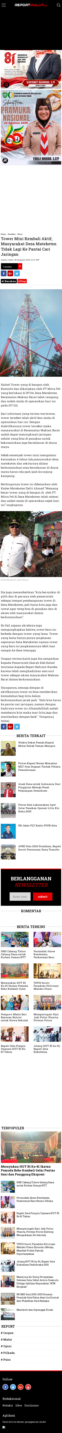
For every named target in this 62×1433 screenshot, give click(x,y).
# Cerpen (7, 1333)
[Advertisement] (31, 25)
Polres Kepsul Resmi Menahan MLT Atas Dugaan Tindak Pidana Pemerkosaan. (39, 767)
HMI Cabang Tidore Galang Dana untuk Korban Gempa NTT (13, 954)
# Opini (6, 1346)
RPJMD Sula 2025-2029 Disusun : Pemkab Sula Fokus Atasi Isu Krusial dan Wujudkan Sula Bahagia (38, 1297)
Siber (18, 1405)
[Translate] (20, 266)
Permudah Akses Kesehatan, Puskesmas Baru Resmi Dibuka (44, 956)
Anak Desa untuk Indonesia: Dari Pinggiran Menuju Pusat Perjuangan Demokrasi (39, 787)
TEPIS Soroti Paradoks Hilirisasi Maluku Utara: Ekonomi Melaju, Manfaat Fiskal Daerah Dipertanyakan (36, 1248)
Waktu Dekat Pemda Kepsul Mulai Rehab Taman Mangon (36, 744)
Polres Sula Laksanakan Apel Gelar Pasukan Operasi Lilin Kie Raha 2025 (38, 808)
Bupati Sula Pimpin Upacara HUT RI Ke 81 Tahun (13, 1048)
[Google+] (10, 273)
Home (3, 234)
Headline (12, 234)
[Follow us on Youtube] (28, 1387)
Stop (22, 281)
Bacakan (10, 281)
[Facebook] (4, 273)
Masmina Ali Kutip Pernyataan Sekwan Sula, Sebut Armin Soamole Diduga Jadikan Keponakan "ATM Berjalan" (38, 1281)
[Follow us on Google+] (20, 1387)
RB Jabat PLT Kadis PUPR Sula (37, 825)
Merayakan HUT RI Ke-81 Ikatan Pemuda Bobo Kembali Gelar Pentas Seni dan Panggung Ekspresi (14, 988)
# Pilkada (8, 1353)
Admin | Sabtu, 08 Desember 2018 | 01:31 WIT (20, 260)
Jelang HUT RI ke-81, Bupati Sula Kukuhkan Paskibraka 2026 (47, 1050)
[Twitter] (17, 273)
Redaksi (7, 1405)
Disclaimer (31, 1405)
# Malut (6, 1339)
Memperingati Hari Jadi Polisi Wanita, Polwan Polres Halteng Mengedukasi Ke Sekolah (35, 1232)
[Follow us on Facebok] (5, 1387)
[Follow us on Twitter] (13, 1387)
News (20, 234)
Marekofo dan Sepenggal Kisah (35, 1309)
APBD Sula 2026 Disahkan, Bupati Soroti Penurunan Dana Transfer (39, 848)
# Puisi (6, 1359)
